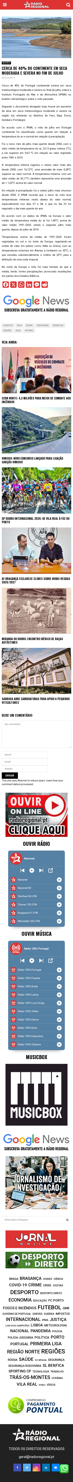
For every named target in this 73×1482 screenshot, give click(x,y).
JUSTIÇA (58, 1319)
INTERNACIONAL (23, 1319)
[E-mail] (56, 1467)
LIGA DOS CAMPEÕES (17, 1325)
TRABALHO (57, 1371)
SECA (18, 331)
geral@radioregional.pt (36, 1457)
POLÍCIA (57, 1331)
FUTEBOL (49, 1307)
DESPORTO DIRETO (51, 1293)
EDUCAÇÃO (40, 1300)
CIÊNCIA (58, 1279)
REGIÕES (6, 63)
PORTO (57, 1337)
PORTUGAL (19, 1344)
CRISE (47, 1285)
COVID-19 (18, 1285)
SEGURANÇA (56, 1359)
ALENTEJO (8, 325)
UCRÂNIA (57, 1378)
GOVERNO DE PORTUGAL (16, 1313)
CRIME (35, 1284)
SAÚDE (26, 1359)
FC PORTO (56, 1300)
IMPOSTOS (63, 1313)
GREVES (37, 1313)
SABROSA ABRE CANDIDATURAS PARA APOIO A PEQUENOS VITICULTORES (36, 701)
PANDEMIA (40, 1331)
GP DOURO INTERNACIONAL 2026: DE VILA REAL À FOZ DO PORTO (35, 520)
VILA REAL (27, 1384)
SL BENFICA (53, 1365)
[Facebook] (17, 1467)
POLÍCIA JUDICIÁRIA (20, 1337)
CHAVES (47, 1279)
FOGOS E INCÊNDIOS (19, 1308)
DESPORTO (24, 1292)
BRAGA (13, 1279)
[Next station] (22, 870)
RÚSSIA (12, 1359)
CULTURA (58, 1285)
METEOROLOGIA (55, 1325)
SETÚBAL (29, 331)
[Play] (32, 870)
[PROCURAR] (67, 1219)
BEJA (19, 325)
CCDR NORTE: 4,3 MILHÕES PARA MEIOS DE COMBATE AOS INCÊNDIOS (36, 400)
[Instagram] (36, 1467)
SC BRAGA (41, 1359)
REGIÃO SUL (58, 325)
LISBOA (37, 1325)
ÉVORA (29, 325)
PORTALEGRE (43, 325)
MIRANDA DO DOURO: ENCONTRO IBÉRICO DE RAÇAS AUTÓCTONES (32, 641)
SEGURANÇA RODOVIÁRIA (24, 1365)
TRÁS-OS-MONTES (29, 1377)
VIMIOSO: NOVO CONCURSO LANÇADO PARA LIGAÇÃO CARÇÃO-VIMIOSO (32, 460)
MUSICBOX (36, 1057)
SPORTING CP (20, 1371)
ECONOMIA (20, 1300)
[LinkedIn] (46, 1467)
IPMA (45, 1320)
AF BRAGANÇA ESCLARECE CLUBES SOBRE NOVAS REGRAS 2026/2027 (36, 581)
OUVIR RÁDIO (36, 843)
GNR (66, 1308)
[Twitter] (27, 1467)
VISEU (42, 1385)
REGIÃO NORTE (23, 1352)
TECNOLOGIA (40, 1371)
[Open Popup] (51, 870)
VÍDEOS (51, 1384)
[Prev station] (41, 870)
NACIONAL (19, 1331)
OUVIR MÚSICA (37, 933)
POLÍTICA (42, 1337)
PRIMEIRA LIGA (46, 1343)
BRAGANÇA (30, 1278)
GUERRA (49, 1313)
